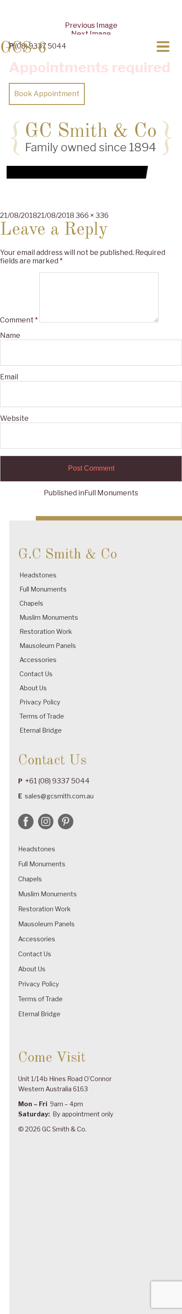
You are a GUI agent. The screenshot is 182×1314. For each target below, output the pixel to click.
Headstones (38, 575)
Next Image (91, 34)
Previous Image (91, 25)
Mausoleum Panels (47, 645)
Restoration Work (45, 631)
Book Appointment (47, 94)
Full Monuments (43, 589)
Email (9, 377)
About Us (33, 688)
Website (14, 418)
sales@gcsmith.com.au (59, 796)
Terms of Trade (41, 716)
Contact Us (36, 674)
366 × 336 (92, 215)
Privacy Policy (40, 702)
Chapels (31, 603)
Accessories (38, 659)
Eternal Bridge (40, 730)
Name (10, 335)
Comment (19, 320)
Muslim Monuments (48, 617)
